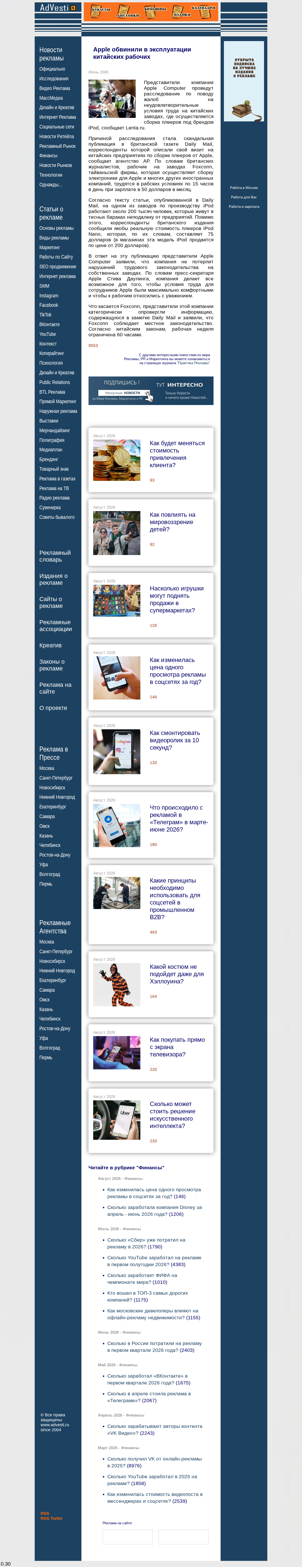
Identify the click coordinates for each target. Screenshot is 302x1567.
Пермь (45, 884)
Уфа (43, 864)
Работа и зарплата (244, 207)
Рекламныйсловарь (55, 556)
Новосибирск (52, 787)
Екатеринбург (52, 807)
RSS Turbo (51, 1518)
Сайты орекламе (51, 602)
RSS (45, 1513)
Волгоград (49, 874)
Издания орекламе (53, 579)
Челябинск (49, 845)
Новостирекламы (51, 54)
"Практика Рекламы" (193, 363)
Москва (46, 768)
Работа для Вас (244, 197)
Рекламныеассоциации (55, 625)
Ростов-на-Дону (54, 855)
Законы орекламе (52, 665)
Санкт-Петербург (56, 778)
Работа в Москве (244, 188)
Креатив (50, 645)
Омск (44, 826)
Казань (46, 836)
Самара (47, 816)
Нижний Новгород (57, 797)
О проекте (53, 708)
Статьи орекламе (51, 213)
